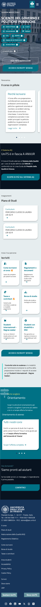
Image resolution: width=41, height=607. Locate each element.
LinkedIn (15, 603)
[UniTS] (9, 4)
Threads (28, 603)
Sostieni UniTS (9, 594)
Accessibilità (5, 564)
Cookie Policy (6, 573)
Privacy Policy (6, 568)
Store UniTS (32, 594)
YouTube (19, 603)
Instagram (5, 603)
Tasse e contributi (7, 553)
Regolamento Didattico (9, 538)
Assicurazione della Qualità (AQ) (13, 534)
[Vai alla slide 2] (19, 137)
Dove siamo (5, 583)
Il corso (4, 525)
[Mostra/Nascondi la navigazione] (37, 4)
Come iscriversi (7, 545)
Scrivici (4, 579)
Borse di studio (6, 549)
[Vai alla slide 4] (24, 137)
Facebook (10, 603)
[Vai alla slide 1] (16, 137)
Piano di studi (6, 530)
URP (2, 588)
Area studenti (6, 559)
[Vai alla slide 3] (21, 137)
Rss (33, 603)
